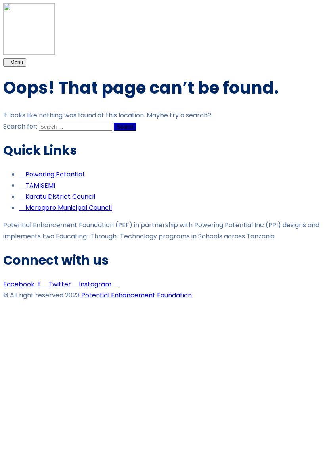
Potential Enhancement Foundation (136, 295)
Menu (16, 62)
